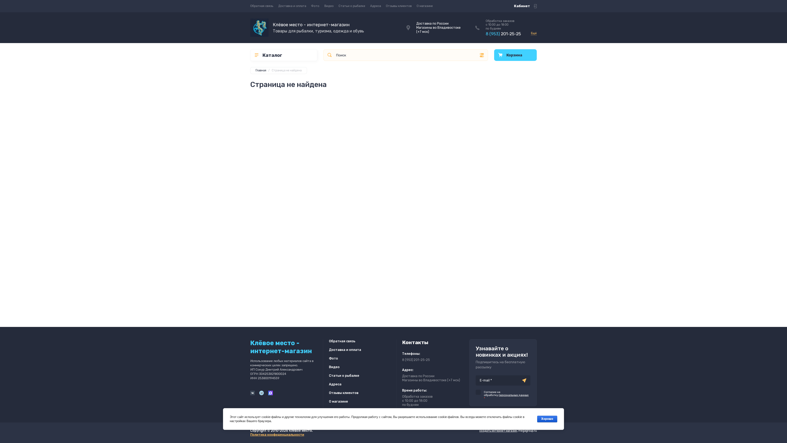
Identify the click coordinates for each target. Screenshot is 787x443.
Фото (315, 6)
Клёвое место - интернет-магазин (311, 24)
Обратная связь (261, 6)
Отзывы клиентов (399, 6)
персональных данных (514, 395)
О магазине (425, 6)
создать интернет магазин (498, 431)
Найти (329, 55)
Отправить (524, 380)
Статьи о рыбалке (352, 6)
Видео (329, 6)
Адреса (375, 6)
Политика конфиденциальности (277, 435)
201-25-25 (503, 33)
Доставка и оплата (292, 6)
